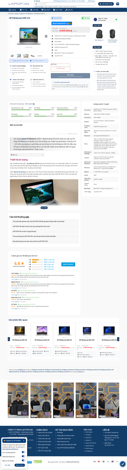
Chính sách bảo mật (44, 438)
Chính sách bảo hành (44, 441)
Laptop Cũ (50, 6)
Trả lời (13, 279)
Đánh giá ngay (68, 264)
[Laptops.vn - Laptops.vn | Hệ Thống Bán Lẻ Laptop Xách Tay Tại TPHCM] (19, 4)
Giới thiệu (58, 10)
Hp (21, 174)
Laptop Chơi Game (90, 443)
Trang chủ (10, 13)
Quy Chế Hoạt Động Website (66, 448)
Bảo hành (47, 10)
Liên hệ (69, 10)
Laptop (46, 6)
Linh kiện (35, 10)
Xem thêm (44, 208)
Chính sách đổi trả (43, 435)
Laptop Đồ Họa (89, 445)
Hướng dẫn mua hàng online (65, 435)
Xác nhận (7, 465)
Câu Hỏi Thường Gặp (44, 451)
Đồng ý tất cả (19, 465)
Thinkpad (60, 6)
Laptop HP (22, 13)
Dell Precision (73, 6)
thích (18, 279)
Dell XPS (56, 6)
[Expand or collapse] (42, 155)
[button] (46, 36)
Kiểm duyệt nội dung (44, 444)
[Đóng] (23, 440)
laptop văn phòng (19, 172)
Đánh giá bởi (29, 104)
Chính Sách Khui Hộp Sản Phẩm (66, 444)
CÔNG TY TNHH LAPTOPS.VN (102, 19)
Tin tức (24, 10)
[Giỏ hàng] (117, 3)
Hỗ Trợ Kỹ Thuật (43, 448)
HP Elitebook (29, 13)
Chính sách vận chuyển (45, 432)
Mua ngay (70, 75)
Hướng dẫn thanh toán (64, 438)
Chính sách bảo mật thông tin (10, 449)
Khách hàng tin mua (63, 441)
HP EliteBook (89, 451)
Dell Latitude (66, 6)
